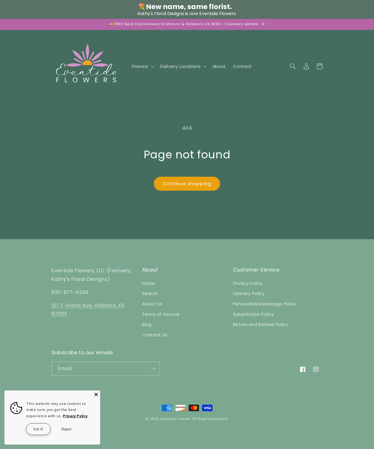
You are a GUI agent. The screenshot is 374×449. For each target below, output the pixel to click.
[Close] (96, 394)
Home (148, 283)
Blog (147, 324)
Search (149, 293)
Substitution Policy (253, 314)
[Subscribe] (153, 369)
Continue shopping (187, 184)
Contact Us (155, 335)
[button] (142, 66)
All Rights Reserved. (210, 418)
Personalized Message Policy (265, 304)
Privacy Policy (248, 283)
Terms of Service (161, 314)
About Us (152, 304)
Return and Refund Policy (260, 324)
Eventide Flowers (175, 418)
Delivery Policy (249, 293)
